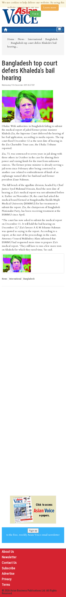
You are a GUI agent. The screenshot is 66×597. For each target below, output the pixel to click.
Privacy (7, 579)
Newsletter (9, 557)
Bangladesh (28, 279)
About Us (8, 551)
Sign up (33, 530)
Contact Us (9, 563)
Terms (6, 584)
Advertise (8, 573)
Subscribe (8, 568)
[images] (33, 263)
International (15, 279)
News (4, 279)
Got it (35, 13)
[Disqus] (33, 340)
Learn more (49, 7)
